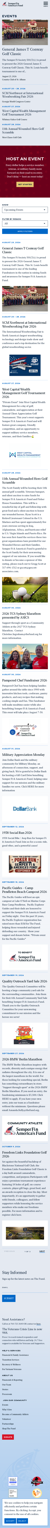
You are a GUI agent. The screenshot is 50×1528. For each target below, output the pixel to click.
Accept (10, 1521)
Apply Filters (25, 231)
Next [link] (42, 1251)
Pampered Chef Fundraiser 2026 (24, 680)
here (39, 1324)
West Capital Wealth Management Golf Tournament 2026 (23, 393)
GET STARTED (25, 184)
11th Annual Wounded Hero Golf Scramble (25, 481)
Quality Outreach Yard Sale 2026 (24, 981)
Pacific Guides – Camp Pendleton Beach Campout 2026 (24, 890)
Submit (9, 1298)
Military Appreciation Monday (23, 755)
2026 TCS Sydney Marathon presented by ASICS (21, 615)
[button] (46, 4)
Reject (22, 1521)
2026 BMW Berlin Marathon (22, 1059)
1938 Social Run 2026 (17, 833)
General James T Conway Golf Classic (23, 250)
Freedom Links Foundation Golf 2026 (24, 1154)
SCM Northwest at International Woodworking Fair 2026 (24, 324)
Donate (8, 1437)
